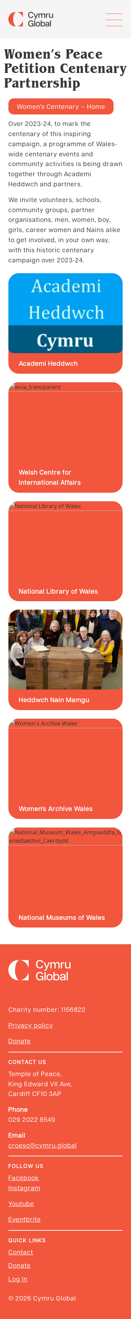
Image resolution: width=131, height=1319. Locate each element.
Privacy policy (30, 1025)
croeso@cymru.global (42, 1145)
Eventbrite (24, 1219)
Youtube (21, 1203)
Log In (18, 1279)
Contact (20, 1252)
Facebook (23, 1177)
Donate (19, 1041)
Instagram (24, 1188)
